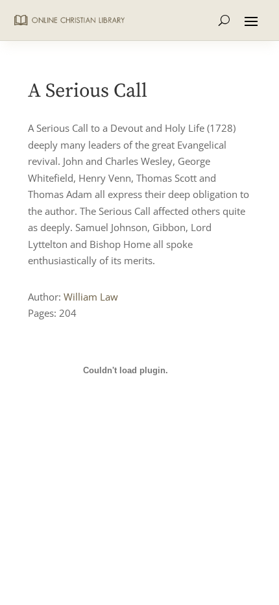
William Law (91, 296)
